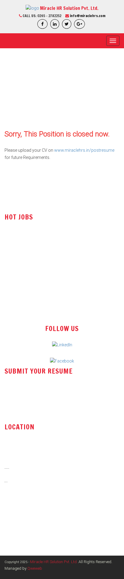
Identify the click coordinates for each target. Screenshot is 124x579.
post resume (20, 410)
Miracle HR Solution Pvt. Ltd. (54, 562)
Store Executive (19, 272)
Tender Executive (20, 260)
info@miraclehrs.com (87, 15)
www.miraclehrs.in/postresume (84, 150)
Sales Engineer (18, 236)
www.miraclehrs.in (26, 521)
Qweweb (34, 568)
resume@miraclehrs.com (33, 395)
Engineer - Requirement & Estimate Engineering (48, 296)
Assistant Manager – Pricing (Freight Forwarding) (51, 308)
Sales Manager (19, 284)
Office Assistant (20, 248)
